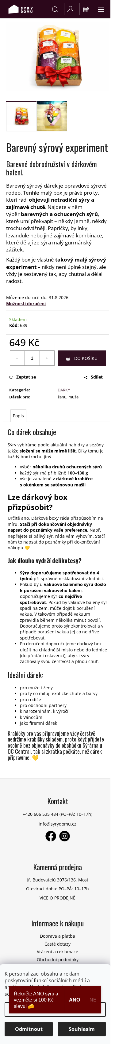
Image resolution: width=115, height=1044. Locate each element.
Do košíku (86, 358)
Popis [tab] (18, 416)
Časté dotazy (57, 944)
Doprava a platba (57, 936)
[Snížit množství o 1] (17, 358)
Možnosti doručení (26, 303)
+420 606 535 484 (40, 814)
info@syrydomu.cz (57, 824)
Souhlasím (82, 1029)
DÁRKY (64, 390)
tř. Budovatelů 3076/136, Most (57, 880)
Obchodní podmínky (58, 959)
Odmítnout (29, 1029)
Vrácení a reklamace (57, 951)
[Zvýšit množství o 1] (47, 358)
